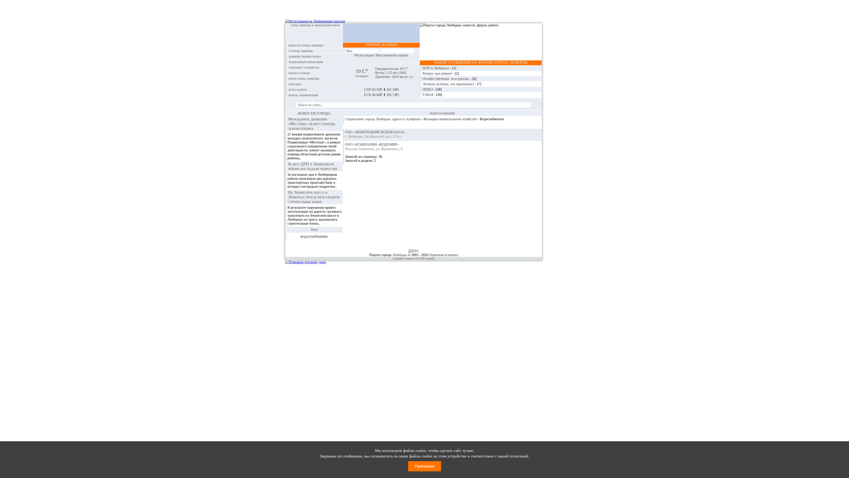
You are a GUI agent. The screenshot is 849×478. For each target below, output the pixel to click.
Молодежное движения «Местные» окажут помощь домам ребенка (311, 124)
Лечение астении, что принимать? (449, 84)
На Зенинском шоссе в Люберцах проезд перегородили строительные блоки (314, 197)
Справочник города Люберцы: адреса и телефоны (382, 119)
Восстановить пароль (392, 55)
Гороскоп (295, 84)
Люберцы (399, 255)
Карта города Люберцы (304, 78)
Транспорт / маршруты (304, 67)
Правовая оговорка (443, 255)
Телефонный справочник (306, 62)
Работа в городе (299, 73)
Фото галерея (298, 89)
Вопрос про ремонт (438, 73)
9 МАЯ (428, 94)
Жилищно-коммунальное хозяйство (450, 119)
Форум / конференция (303, 95)
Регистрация (363, 55)
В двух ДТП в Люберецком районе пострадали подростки (312, 166)
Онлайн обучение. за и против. (446, 79)
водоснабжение (314, 236)
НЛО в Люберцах (436, 68)
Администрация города (305, 56)
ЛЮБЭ (428, 89)
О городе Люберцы (301, 51)
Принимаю (424, 466)
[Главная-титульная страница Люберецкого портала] (314, 34)
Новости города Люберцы (306, 45)
